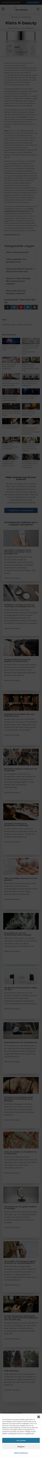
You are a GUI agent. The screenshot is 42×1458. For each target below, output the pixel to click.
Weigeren (21, 1446)
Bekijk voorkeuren (21, 1453)
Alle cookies (21, 1440)
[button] (39, 1417)
